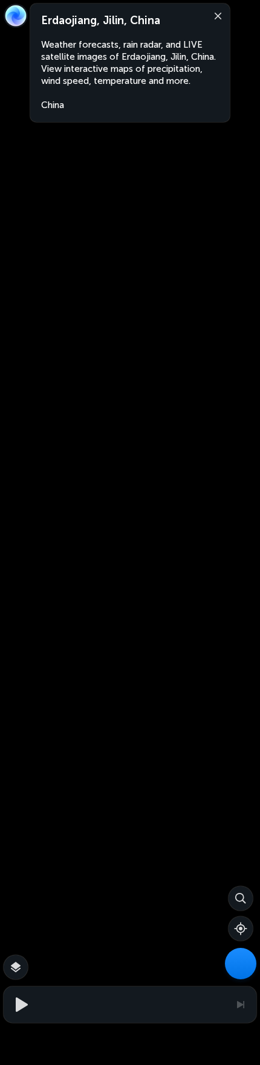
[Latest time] (240, 1005)
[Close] (215, 15)
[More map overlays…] (16, 967)
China (52, 105)
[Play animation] (20, 1005)
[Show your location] (241, 928)
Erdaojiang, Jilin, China (100, 20)
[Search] (241, 898)
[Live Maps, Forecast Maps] (240, 963)
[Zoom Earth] (16, 16)
